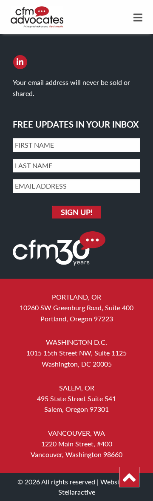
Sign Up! (77, 212)
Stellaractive (76, 492)
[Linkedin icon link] (20, 62)
